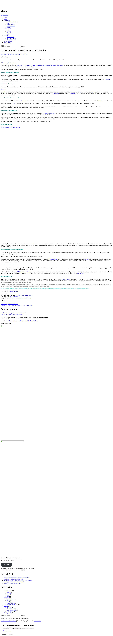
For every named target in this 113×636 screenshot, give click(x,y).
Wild (8, 34)
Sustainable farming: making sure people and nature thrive (18, 580)
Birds (8, 23)
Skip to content (4, 15)
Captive (9, 31)
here (80, 92)
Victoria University (53, 259)
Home (5, 19)
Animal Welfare (7, 28)
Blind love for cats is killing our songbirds (11, 314)
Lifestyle (6, 35)
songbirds (101, 100)
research (108, 79)
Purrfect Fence (55, 93)
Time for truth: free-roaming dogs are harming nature (16, 577)
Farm (8, 30)
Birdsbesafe (24, 100)
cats (11, 305)
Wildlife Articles (14, 291)
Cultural (9, 32)
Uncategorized (7, 613)
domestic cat (21, 305)
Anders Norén (37, 621)
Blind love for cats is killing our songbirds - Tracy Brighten (23, 320)
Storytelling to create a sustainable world (13, 579)
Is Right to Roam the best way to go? (13, 583)
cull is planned (80, 273)
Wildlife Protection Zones (23, 272)
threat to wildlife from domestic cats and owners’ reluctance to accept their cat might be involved (40, 65)
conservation (15, 305)
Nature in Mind (9, 3)
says (48, 268)
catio (4, 92)
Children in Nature (11, 39)
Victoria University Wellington (25, 295)
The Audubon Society (49, 113)
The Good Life (10, 37)
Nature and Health (11, 38)
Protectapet (72, 93)
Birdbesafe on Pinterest (24, 298)
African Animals (11, 26)
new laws (86, 259)
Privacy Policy (7, 42)
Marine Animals (11, 24)
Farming (9, 27)
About (5, 17)
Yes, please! (6, 564)
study (15, 103)
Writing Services (8, 41)
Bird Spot (9, 607)
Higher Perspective (13, 296)
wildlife (30, 305)
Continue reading (7, 630)
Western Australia (65, 279)
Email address (4, 560)
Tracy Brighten (24, 54)
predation (26, 305)
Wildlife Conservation (12, 21)
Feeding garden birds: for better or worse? (14, 582)
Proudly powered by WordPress (8, 621)
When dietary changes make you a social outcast (13, 313)
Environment (7, 20)
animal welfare (4, 305)
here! (93, 92)
